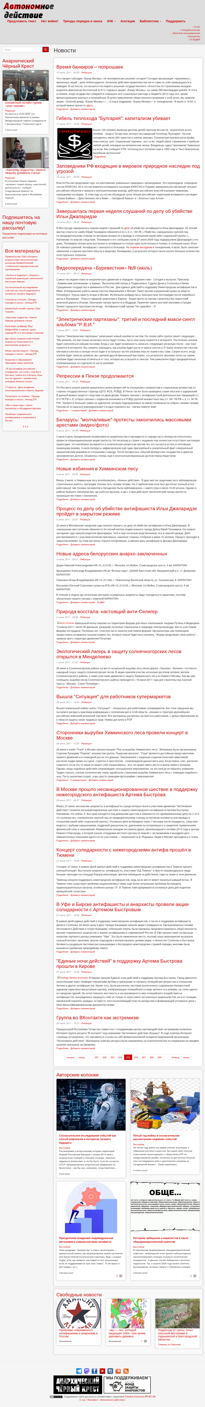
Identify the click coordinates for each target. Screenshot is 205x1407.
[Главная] (30, 11)
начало (70, 1057)
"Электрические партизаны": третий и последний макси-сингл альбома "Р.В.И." (125, 321)
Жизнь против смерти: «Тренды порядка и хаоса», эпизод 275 (21, 352)
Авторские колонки (77, 1074)
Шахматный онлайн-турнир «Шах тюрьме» (23, 104)
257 (144, 1057)
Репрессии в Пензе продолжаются (95, 375)
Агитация (127, 21)
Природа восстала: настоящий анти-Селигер (107, 611)
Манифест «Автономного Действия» (106, 1399)
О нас (82, 1399)
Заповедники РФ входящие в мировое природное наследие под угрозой (128, 168)
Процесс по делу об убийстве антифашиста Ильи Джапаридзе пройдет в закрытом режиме (126, 511)
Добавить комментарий (82, 108)
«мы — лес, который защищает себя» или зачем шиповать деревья (127, 1333)
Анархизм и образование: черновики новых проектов (19, 361)
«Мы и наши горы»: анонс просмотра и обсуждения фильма (23, 406)
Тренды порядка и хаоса (82, 21)
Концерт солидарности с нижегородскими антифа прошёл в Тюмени (123, 852)
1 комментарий (78, 410)
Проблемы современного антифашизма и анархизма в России (78, 1333)
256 (136, 1057)
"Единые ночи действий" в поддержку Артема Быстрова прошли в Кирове (119, 963)
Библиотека (150, 21)
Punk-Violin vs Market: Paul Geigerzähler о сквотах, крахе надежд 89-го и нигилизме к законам (24, 329)
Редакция (86, 72)
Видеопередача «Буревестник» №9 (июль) (104, 267)
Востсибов (64, 1147)
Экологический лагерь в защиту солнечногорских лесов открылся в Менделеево (118, 654)
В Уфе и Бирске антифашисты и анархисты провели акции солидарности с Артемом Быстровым (122, 906)
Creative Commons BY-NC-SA (140, 1396)
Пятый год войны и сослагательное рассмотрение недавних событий (156, 1137)
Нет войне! (49, 21)
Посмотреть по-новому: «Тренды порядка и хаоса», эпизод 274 (22, 397)
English (101, 602)
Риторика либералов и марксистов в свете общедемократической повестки (160, 1239)
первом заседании (141, 247)
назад (81, 1057)
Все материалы (22, 250)
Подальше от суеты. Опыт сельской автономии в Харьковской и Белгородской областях (177, 1334)
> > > (26, 426)
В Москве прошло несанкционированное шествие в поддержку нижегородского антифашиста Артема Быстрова (127, 791)
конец (186, 1057)
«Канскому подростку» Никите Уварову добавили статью (25, 171)
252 (105, 1057)
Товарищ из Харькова (169, 1344)
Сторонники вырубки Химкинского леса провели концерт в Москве (122, 735)
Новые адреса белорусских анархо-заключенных (111, 553)
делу (127, 228)
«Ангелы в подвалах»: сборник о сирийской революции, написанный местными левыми (24, 278)
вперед (175, 1057)
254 (120, 1057)
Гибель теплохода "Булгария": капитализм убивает (113, 118)
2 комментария (78, 779)
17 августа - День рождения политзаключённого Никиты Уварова (24, 388)
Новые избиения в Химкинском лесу (97, 468)
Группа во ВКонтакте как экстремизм (97, 1017)
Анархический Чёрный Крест (18, 63)
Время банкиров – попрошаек (89, 66)
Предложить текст (21, 21)
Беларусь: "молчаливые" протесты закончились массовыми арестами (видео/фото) (123, 422)
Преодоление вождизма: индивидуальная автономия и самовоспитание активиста (86, 1239)
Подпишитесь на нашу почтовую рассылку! (21, 222)
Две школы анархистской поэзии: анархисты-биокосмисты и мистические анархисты (22, 341)
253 (112, 1057)
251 (97, 1057)
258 (152, 1057)
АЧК (110, 21)
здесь (89, 105)
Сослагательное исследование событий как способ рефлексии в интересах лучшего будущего (87, 1139)
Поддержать (175, 21)
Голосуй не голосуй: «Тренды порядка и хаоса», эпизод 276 (21, 301)
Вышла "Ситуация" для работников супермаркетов (113, 696)
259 (159, 1057)
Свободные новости (79, 1294)
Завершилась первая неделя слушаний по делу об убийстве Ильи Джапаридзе (124, 213)
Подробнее (62, 108)
